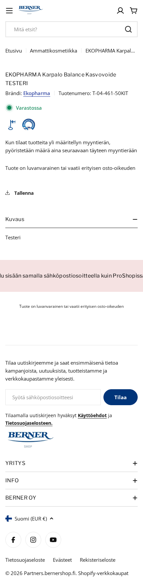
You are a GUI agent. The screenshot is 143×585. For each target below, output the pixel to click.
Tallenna (23, 193)
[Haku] (128, 29)
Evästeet (62, 559)
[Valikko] (9, 11)
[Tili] (120, 11)
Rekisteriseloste (97, 559)
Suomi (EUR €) (31, 518)
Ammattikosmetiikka (53, 50)
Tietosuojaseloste (25, 559)
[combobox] (71, 29)
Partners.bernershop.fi (49, 573)
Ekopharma (36, 93)
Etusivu (13, 50)
